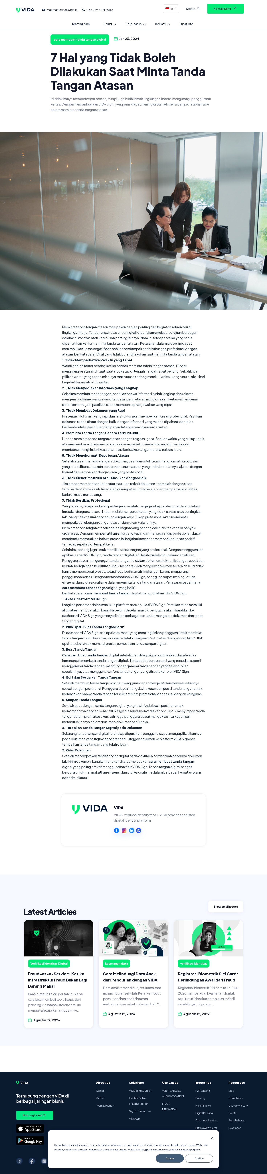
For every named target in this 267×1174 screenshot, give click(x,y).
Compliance (235, 1098)
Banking (200, 1098)
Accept (170, 1158)
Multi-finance (203, 1105)
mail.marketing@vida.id (62, 10)
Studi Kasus (133, 24)
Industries (203, 1082)
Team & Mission (105, 1105)
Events (232, 1113)
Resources (236, 1082)
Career (100, 1090)
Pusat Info (186, 24)
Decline (199, 1158)
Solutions (136, 1082)
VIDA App (134, 1118)
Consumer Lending (206, 1120)
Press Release (236, 1120)
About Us (103, 1082)
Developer (234, 1127)
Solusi (108, 24)
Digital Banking (204, 1113)
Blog (231, 1090)
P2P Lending (202, 1090)
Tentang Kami (81, 24)
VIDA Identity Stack (140, 1090)
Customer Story (238, 1105)
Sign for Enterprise (140, 1111)
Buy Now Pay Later (206, 1127)
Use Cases (170, 1082)
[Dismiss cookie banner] (212, 1138)
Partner (100, 1098)
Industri (160, 24)
